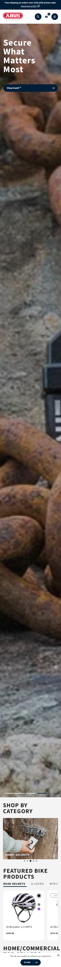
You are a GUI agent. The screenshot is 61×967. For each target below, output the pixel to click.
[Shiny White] (39, 900)
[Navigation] (54, 16)
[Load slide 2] (20, 793)
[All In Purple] (39, 909)
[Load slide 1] (9, 793)
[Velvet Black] (39, 895)
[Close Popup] (58, 955)
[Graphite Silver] (39, 904)
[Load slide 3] (31, 793)
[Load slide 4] (42, 793)
